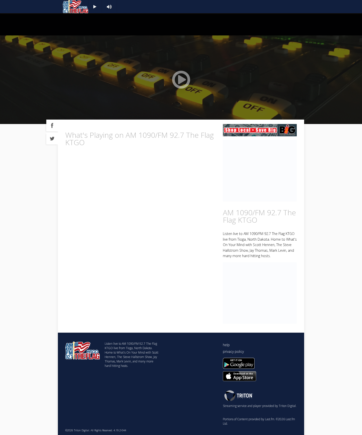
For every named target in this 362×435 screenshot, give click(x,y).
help (226, 344)
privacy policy (233, 351)
